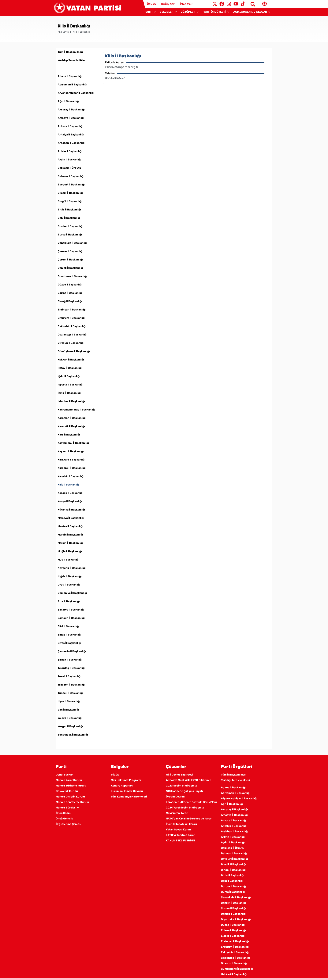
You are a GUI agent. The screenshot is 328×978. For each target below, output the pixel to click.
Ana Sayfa (63, 31)
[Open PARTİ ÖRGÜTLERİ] (228, 12)
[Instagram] (228, 4)
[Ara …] (251, 4)
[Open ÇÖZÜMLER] (197, 12)
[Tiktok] (242, 4)
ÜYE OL (151, 3)
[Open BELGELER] (175, 12)
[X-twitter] (214, 4)
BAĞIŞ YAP (168, 3)
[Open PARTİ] (154, 12)
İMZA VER (186, 3)
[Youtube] (235, 4)
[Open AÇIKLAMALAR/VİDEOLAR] (269, 12)
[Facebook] (221, 4)
